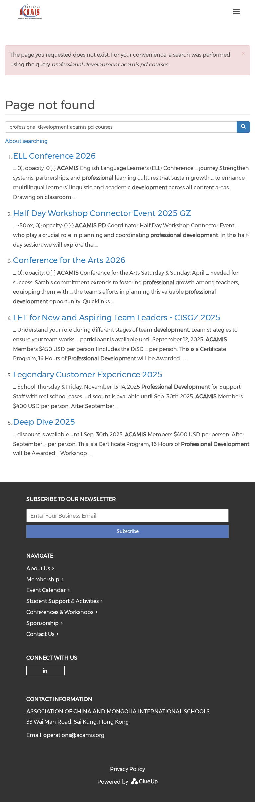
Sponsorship (42, 623)
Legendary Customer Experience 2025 (87, 374)
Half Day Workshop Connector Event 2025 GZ (102, 213)
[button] (243, 53)
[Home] (104, 11)
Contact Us (40, 634)
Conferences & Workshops (59, 612)
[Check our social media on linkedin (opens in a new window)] (45, 670)
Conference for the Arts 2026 (69, 260)
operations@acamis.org (73, 735)
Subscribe (128, 531)
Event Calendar (46, 590)
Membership (42, 579)
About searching (26, 141)
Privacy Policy (127, 769)
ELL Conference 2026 (54, 156)
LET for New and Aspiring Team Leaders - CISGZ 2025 (116, 317)
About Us (38, 568)
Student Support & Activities (62, 601)
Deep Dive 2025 (44, 422)
